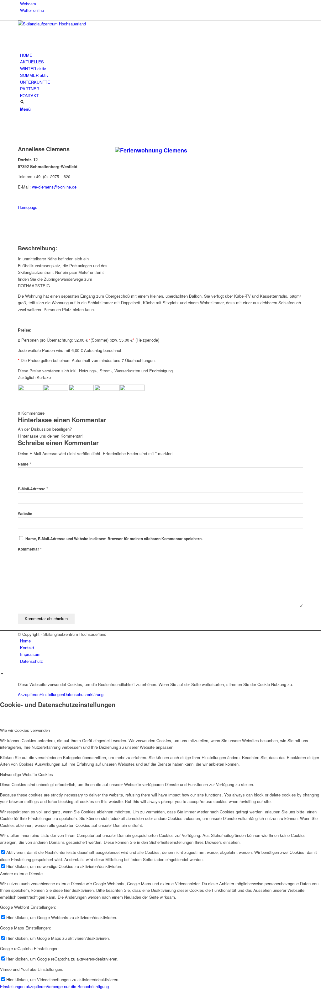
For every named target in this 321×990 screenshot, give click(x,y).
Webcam (28, 4)
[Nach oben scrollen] (2, 674)
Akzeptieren (28, 694)
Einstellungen (51, 694)
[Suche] (22, 102)
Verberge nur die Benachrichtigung (78, 986)
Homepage (27, 207)
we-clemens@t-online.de (54, 187)
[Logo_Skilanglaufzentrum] (65, 24)
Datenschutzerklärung (83, 694)
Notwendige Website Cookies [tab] (26, 774)
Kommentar (30, 549)
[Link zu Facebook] (21, 122)
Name (24, 464)
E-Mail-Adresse (33, 489)
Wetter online (32, 10)
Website (25, 513)
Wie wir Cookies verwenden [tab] (25, 730)
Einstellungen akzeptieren (23, 986)
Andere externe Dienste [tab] (21, 873)
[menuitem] (161, 3)
